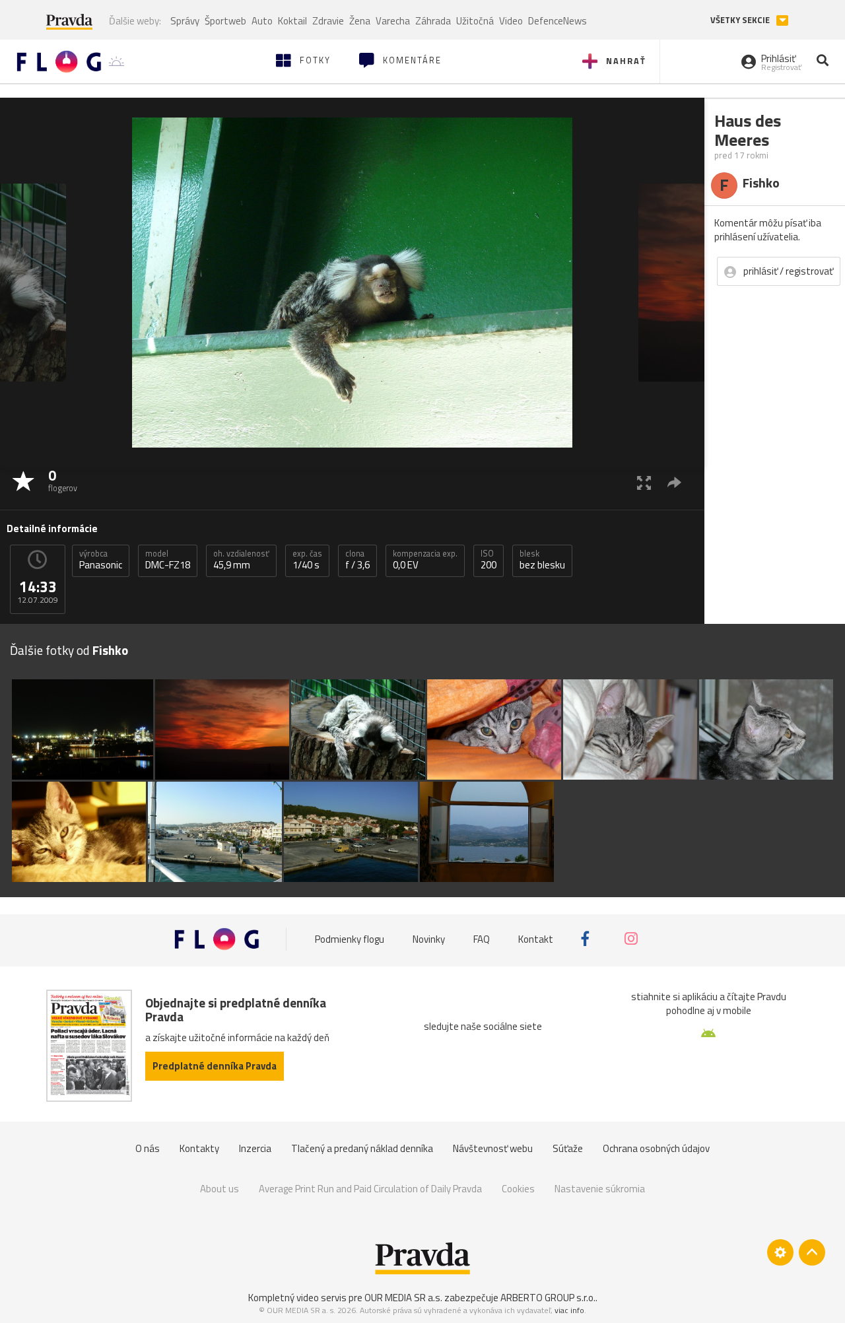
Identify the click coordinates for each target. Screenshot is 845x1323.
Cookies (518, 1189)
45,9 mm (241, 559)
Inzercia (255, 1148)
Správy (184, 20)
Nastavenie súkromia (600, 1189)
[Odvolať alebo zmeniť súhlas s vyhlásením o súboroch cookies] (780, 1252)
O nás (147, 1148)
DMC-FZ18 (167, 559)
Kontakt (535, 938)
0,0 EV (425, 559)
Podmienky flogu (349, 938)
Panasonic (100, 559)
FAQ (481, 938)
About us (219, 1189)
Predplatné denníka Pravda (214, 1065)
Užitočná (475, 20)
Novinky (429, 938)
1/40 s (307, 559)
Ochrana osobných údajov (656, 1148)
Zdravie (328, 20)
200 (488, 559)
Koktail (292, 20)
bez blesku (542, 559)
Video (511, 20)
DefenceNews (557, 20)
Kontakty (199, 1148)
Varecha (393, 20)
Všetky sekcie (741, 20)
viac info (569, 1310)
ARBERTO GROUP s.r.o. (547, 1297)
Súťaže (568, 1148)
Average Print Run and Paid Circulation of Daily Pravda (370, 1189)
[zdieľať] (674, 482)
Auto (262, 20)
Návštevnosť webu (493, 1148)
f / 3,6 (357, 559)
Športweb (225, 20)
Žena (359, 20)
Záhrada (433, 20)
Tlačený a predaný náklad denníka (362, 1148)
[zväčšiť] (644, 482)
